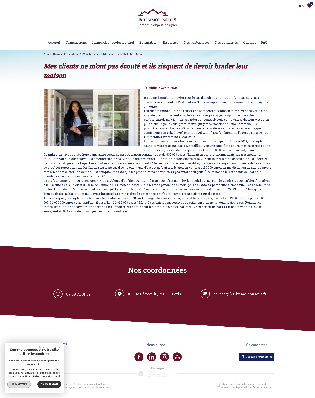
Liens (98, 387)
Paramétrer (19, 384)
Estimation (148, 42)
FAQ (264, 42)
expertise (171, 42)
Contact (249, 42)
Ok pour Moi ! (49, 384)
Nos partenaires (196, 42)
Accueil (54, 42)
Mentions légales (66, 387)
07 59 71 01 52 (78, 293)
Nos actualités (226, 42)
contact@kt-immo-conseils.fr (239, 294)
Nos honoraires (85, 387)
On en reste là (47, 347)
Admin (106, 387)
